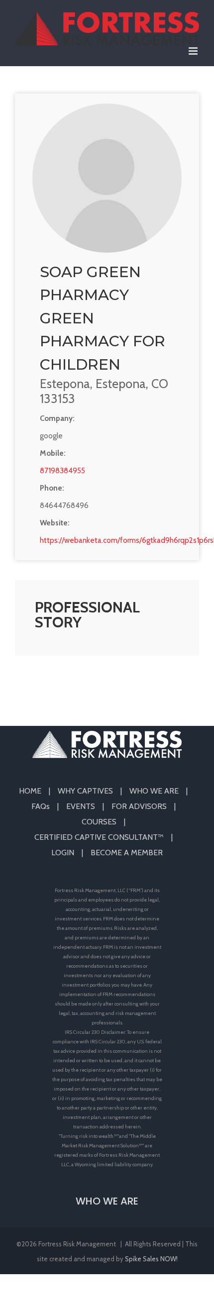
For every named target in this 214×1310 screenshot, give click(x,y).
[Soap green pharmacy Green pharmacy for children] (107, 178)
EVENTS (80, 806)
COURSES (99, 821)
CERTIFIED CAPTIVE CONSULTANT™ (99, 837)
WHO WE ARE (154, 791)
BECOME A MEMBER (127, 852)
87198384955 (62, 470)
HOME (30, 791)
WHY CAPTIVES (85, 791)
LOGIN (62, 852)
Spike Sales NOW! (151, 1259)
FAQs (40, 806)
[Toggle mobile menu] (194, 51)
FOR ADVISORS (139, 806)
